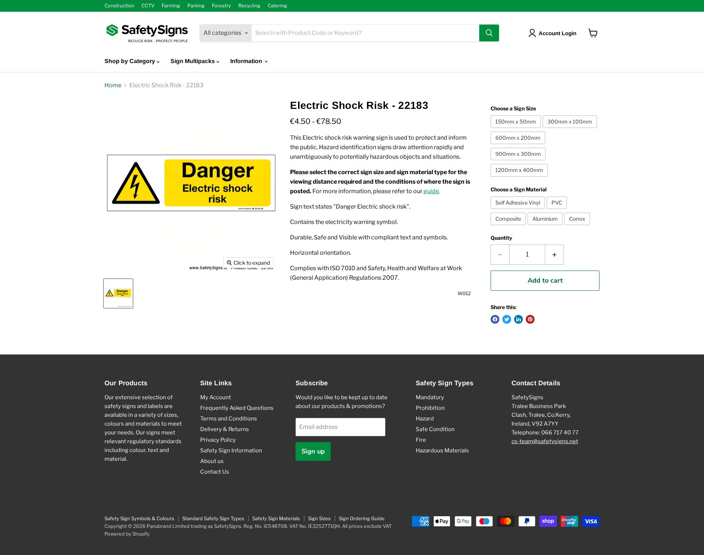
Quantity (501, 238)
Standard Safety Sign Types (213, 518)
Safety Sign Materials (276, 518)
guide (431, 191)
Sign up (313, 451)
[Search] (489, 33)
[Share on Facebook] (495, 319)
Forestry (221, 5)
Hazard (425, 418)
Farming (171, 5)
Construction (119, 5)
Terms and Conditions (228, 418)
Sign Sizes (319, 518)
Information (247, 61)
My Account (215, 397)
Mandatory (430, 397)
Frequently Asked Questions (237, 408)
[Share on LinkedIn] (518, 319)
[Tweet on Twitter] (506, 319)
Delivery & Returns (224, 429)
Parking (196, 5)
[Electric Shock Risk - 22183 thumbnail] (118, 293)
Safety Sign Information (231, 450)
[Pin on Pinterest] (530, 319)
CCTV (148, 5)
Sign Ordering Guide (362, 518)
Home (112, 85)
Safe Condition (435, 429)
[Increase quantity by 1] (554, 255)
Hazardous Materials (442, 450)
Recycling (249, 5)
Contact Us (214, 471)
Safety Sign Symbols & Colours (139, 518)
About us (212, 461)
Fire (421, 440)
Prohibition (430, 408)
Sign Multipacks (193, 61)
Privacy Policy (218, 440)
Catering (277, 5)
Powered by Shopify (127, 534)
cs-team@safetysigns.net (544, 441)
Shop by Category (130, 61)
